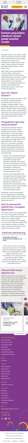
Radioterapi (4, 390)
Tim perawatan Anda (6, 342)
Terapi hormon (5, 398)
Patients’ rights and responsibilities (13, 438)
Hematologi (4, 402)
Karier (3, 406)
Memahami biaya (5, 340)
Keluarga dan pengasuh (7, 352)
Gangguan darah (5, 378)
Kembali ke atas (20, 333)
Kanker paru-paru (5, 374)
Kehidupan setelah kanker (8, 354)
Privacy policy (6, 441)
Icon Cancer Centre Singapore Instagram (9, 418)
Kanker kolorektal (5, 371)
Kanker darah (4, 376)
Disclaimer (22, 441)
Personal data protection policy (13, 435)
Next (25, 299)
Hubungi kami (5, 412)
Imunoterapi (4, 395)
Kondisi (3, 364)
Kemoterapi (4, 393)
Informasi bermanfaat (8, 337)
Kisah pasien (4, 347)
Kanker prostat (5, 369)
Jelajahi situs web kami (7, 384)
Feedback (15, 441)
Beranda (4, 6)
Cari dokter (4, 360)
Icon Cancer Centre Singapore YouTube (5, 418)
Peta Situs (4, 382)
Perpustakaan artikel (6, 345)
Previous (22, 299)
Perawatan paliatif (6, 349)
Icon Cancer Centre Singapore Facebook (2, 418)
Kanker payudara (5, 366)
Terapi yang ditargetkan (7, 400)
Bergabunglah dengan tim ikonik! (9, 409)
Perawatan (4, 388)
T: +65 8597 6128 (5, 415)
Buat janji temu (17, 7)
